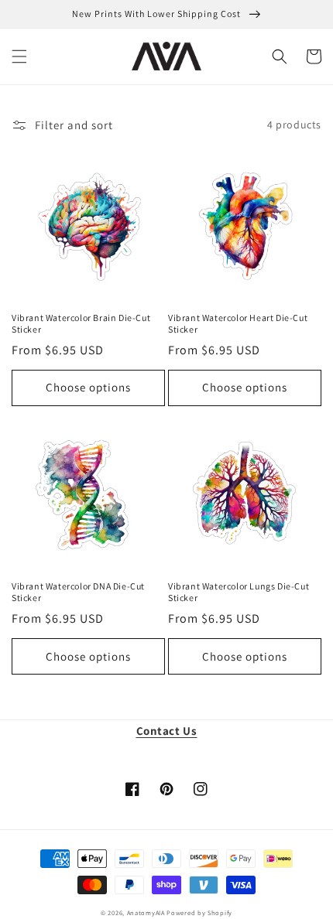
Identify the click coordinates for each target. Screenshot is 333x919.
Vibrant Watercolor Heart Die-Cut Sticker (237, 324)
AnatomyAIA (146, 912)
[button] (19, 56)
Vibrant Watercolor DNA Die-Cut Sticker (78, 592)
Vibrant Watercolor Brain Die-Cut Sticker (81, 324)
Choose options (88, 387)
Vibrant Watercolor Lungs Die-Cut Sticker (238, 592)
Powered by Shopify (199, 912)
